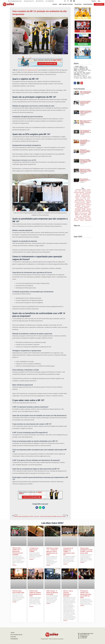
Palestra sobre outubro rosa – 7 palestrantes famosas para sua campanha (17, 551)
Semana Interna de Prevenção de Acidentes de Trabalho (82, 211)
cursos (77, 193)
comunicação (88, 192)
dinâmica (78, 195)
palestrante (88, 200)
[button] (99, 4)
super (81, 216)
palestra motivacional (79, 200)
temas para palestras (82, 218)
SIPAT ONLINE (84, 214)
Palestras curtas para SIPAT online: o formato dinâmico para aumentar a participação (85, 171)
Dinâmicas (78, 196)
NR (85, 199)
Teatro (54, 4)
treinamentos (88, 220)
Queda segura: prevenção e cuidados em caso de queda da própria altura (85, 151)
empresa (77, 197)
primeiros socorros (86, 206)
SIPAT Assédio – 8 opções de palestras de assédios (52, 592)
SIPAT (76, 213)
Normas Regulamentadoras (30, 70)
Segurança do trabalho (80, 209)
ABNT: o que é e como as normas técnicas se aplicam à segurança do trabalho (86, 122)
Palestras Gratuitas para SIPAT (82, 203)
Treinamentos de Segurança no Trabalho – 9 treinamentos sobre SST (69, 551)
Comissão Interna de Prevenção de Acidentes (82, 191)
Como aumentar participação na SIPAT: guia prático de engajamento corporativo (85, 142)
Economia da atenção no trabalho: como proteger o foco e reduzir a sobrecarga (85, 112)
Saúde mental (80, 207)
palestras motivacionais (80, 204)
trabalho (82, 220)
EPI (80, 197)
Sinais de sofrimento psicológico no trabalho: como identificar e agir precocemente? (85, 161)
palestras (88, 202)
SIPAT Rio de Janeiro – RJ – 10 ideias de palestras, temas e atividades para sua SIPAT (52, 551)
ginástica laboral (79, 199)
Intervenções (87, 4)
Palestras (78, 4)
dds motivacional (86, 193)
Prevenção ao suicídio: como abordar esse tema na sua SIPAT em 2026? (85, 594)
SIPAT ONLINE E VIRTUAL (66, 4)
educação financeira (85, 196)
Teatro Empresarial (80, 217)
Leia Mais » (82, 94)
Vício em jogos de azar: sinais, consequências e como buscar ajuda (85, 92)
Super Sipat (86, 216)
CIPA (80, 191)
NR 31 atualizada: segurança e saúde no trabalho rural (85, 179)
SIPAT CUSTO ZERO (83, 213)
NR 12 (88, 199)
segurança (86, 207)
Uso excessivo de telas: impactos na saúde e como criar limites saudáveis (85, 103)
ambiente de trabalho (81, 189)
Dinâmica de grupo (85, 195)
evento (88, 197)
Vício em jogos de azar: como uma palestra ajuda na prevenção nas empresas (85, 132)
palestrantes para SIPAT (79, 202)
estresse (84, 197)
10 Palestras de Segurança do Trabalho (33, 549)
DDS (80, 193)
